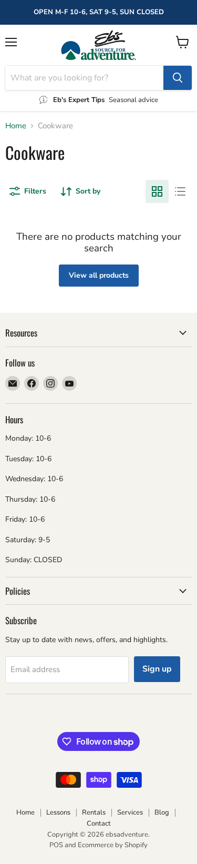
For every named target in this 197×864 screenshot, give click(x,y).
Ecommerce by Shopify (113, 845)
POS (56, 845)
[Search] (177, 78)
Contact (99, 823)
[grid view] (157, 191)
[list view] (180, 191)
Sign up (157, 669)
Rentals (94, 812)
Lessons (58, 812)
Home (15, 125)
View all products (99, 275)
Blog (161, 812)
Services (130, 812)
